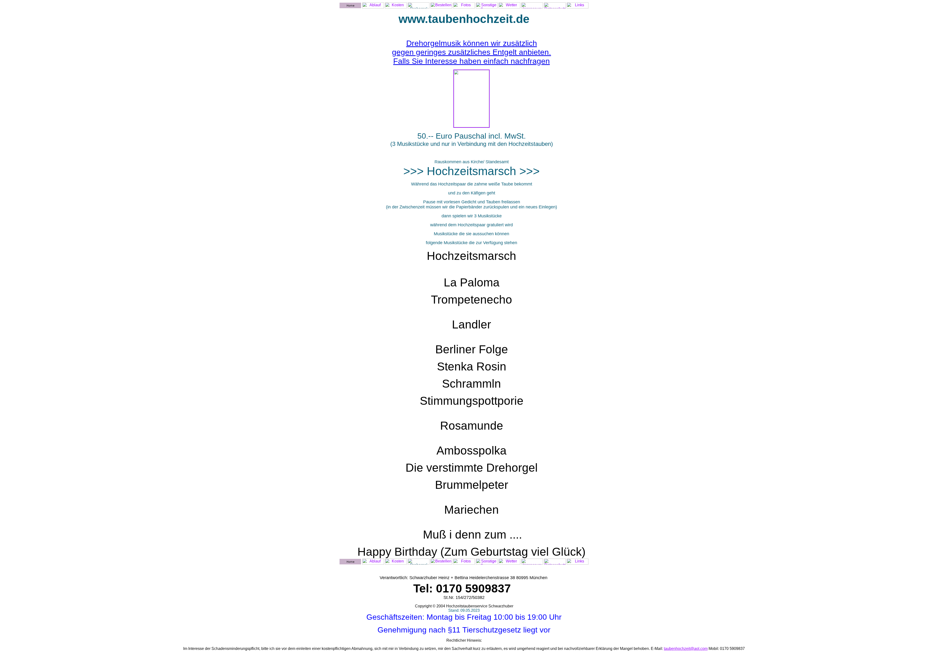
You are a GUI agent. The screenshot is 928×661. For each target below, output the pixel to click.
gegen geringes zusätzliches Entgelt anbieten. (471, 52)
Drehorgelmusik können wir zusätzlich (471, 43)
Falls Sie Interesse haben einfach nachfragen (471, 61)
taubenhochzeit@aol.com (686, 649)
